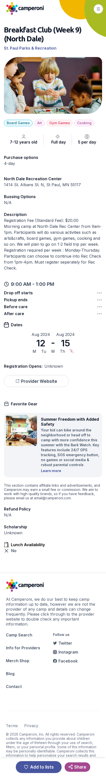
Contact (14, 686)
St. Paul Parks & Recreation (30, 48)
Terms (12, 725)
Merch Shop (17, 660)
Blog (10, 673)
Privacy (31, 725)
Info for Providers (23, 647)
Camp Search (19, 634)
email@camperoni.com (52, 498)
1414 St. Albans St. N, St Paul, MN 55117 (42, 184)
